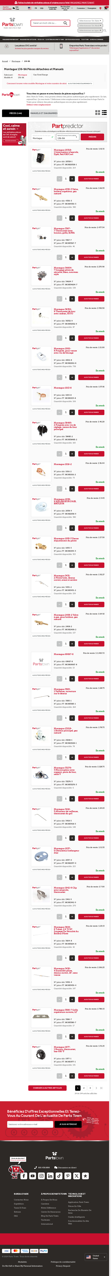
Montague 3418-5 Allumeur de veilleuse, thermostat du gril (66, 811)
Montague (22, 75)
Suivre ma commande (96, 39)
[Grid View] (97, 112)
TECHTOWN (85, 39)
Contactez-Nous (21, 1200)
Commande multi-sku (52, 8)
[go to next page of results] (96, 1088)
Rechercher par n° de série (65, 8)
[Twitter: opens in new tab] (76, 1176)
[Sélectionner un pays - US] (29, 8)
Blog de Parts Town (49, 1216)
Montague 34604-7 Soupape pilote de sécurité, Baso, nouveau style (66, 271)
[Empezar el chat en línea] (17, 1167)
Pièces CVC (40, 39)
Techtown (45, 1220)
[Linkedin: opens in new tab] (50, 1176)
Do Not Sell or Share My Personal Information (22, 1266)
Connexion (81, 8)
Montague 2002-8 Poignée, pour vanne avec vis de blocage (65, 350)
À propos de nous (49, 1200)
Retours (17, 1212)
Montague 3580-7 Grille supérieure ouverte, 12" (66, 1011)
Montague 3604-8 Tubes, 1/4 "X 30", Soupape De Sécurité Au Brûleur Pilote (66, 930)
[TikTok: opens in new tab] (59, 1176)
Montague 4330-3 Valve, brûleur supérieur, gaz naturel (66, 191)
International (47, 1224)
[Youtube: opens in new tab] (32, 1176)
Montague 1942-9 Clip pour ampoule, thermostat (65, 889)
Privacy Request (63, 1266)
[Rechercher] (105, 31)
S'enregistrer (91, 8)
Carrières (45, 1204)
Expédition (19, 1204)
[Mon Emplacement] (100, 8)
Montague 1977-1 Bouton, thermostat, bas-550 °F (65, 1049)
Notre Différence (48, 1208)
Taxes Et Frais (20, 1208)
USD (41, 8)
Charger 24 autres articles (47, 1088)
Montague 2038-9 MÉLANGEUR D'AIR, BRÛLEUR (65, 501)
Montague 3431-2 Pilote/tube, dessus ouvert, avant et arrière (65, 577)
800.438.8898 (7, 9)
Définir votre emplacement (39, 105)
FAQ (16, 1216)
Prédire (92, 137)
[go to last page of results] (101, 1088)
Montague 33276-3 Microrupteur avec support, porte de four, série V (65, 771)
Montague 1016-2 (63, 464)
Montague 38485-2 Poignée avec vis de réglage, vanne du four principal (65, 426)
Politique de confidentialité (63, 1262)
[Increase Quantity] (72, 178)
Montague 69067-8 (64, 654)
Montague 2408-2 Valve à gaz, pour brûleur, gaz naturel (66, 617)
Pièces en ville (74, 1206)
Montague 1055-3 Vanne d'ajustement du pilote (66, 539)
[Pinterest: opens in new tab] (67, 1176)
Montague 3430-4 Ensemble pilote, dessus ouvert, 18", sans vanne (65, 971)
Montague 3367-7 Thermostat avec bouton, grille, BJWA (64, 230)
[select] (96, 1257)
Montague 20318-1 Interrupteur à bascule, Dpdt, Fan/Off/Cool (66, 152)
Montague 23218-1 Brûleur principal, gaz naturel (65, 730)
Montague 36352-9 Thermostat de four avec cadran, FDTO (64, 311)
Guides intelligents (76, 1217)
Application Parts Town (78, 1202)
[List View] (104, 112)
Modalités (22, 1262)
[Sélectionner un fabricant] (90, 21)
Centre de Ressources (72, 39)
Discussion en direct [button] (67, 1167)
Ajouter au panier (91, 179)
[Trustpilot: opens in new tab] (85, 1176)
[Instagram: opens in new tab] (41, 1176)
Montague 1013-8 (63, 388)
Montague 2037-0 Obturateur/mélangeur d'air (66, 850)
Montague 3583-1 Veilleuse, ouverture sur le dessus (65, 691)
